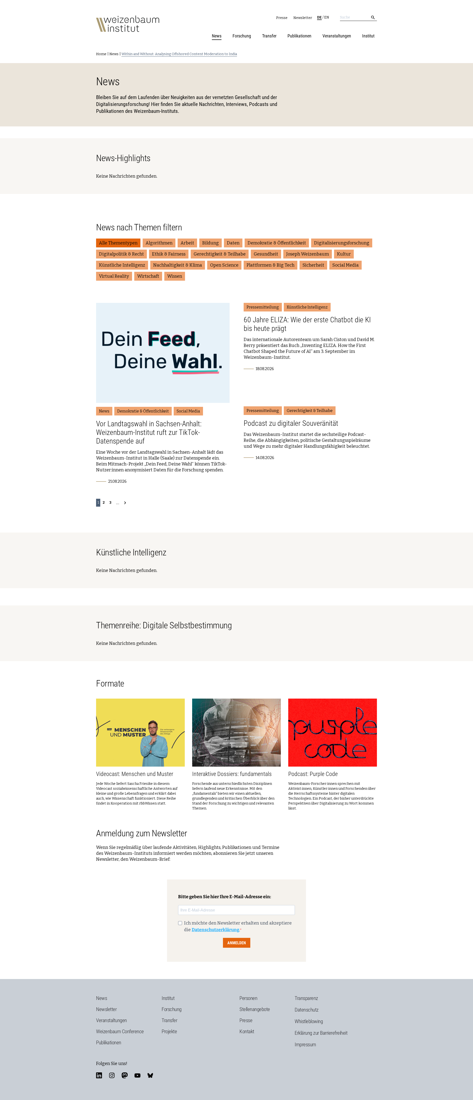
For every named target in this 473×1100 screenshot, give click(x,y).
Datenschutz (307, 1010)
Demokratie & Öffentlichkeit (277, 243)
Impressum (305, 1045)
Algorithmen (159, 243)
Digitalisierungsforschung (341, 243)
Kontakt (246, 1031)
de (319, 17)
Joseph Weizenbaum (307, 254)
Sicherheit (313, 265)
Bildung (210, 243)
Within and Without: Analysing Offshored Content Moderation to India (179, 54)
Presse (281, 18)
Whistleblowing (309, 1021)
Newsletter (302, 18)
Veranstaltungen (336, 35)
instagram (112, 1075)
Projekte (169, 1031)
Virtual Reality (114, 276)
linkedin (99, 1075)
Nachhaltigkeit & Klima (177, 265)
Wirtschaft (148, 276)
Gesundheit (266, 254)
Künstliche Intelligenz (122, 265)
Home (101, 54)
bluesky (150, 1075)
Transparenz (306, 998)
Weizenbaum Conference (120, 1031)
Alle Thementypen (118, 243)
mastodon (125, 1075)
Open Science (224, 265)
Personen (248, 998)
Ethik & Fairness (169, 254)
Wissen (174, 276)
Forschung (242, 35)
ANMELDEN (236, 943)
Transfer (269, 35)
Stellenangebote (254, 1009)
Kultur (344, 254)
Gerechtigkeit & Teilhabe (220, 254)
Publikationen (299, 35)
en (326, 17)
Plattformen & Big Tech (270, 265)
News (216, 35)
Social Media (345, 265)
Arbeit (187, 243)
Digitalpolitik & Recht (121, 254)
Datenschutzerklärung (215, 929)
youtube (137, 1075)
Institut (368, 35)
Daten (233, 243)
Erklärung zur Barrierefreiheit (321, 1033)
